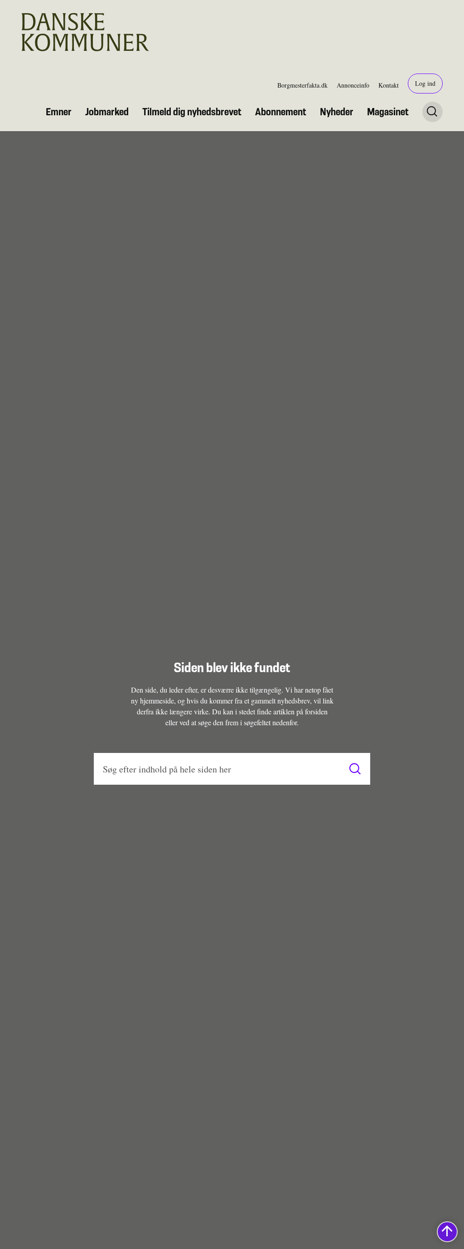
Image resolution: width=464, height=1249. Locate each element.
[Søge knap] (432, 112)
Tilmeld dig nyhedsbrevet (192, 112)
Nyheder (336, 112)
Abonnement (280, 112)
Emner (59, 112)
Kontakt (388, 85)
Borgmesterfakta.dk (302, 85)
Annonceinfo (353, 85)
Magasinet (388, 112)
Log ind (425, 83)
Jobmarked (107, 112)
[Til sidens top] (447, 1232)
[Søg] (355, 769)
